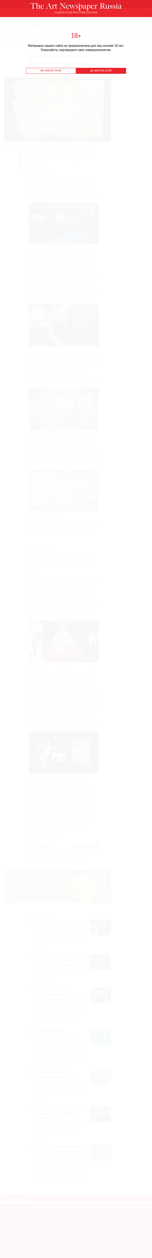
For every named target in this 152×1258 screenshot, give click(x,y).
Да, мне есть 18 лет (101, 71)
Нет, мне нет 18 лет (51, 71)
